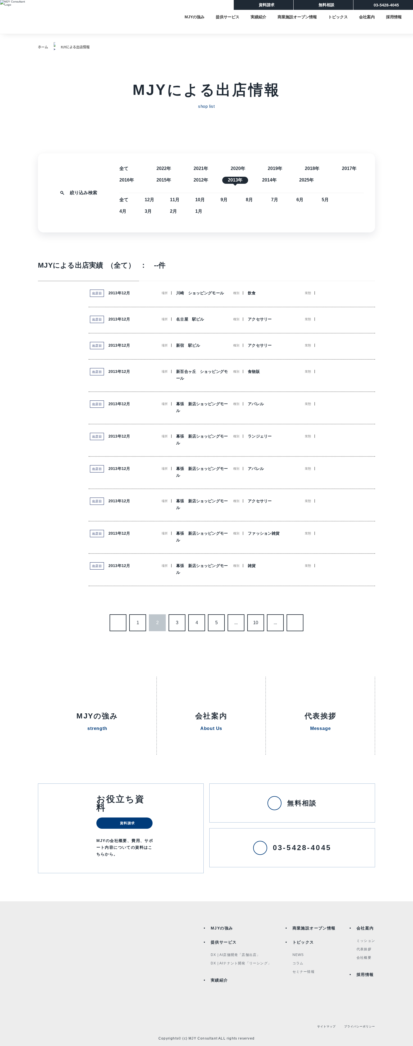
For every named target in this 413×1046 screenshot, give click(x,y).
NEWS (298, 955)
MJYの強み (195, 17)
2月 (173, 211)
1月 (198, 211)
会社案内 (367, 17)
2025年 (306, 180)
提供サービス (227, 17)
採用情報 (394, 17)
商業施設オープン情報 (297, 17)
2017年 (349, 168)
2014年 (269, 180)
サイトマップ (326, 1026)
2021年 (201, 168)
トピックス (338, 17)
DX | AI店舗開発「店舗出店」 (235, 955)
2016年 (126, 180)
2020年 (238, 168)
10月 (200, 199)
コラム (298, 963)
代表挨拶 (364, 949)
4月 (122, 211)
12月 (149, 199)
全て (123, 168)
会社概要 (364, 958)
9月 (224, 199)
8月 (249, 199)
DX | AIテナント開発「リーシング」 (241, 963)
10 (255, 622)
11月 (175, 199)
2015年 (163, 180)
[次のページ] (295, 622)
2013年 (235, 180)
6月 (299, 199)
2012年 (201, 180)
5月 (325, 199)
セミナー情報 (303, 972)
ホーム (43, 46)
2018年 (312, 168)
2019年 (275, 168)
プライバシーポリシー (359, 1026)
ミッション (366, 941)
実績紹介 (258, 17)
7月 (274, 199)
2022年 (163, 168)
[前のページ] (118, 622)
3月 (148, 211)
